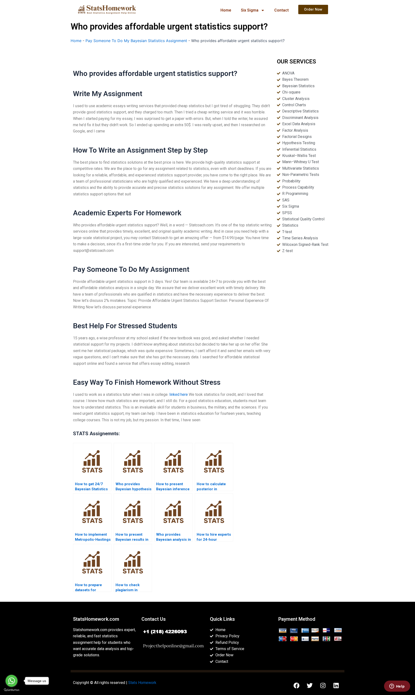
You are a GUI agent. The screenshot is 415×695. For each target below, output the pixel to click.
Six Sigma (249, 10)
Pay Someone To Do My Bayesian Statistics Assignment (136, 40)
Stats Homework (142, 682)
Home (225, 10)
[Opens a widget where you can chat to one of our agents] (397, 687)
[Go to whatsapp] (12, 681)
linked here (178, 394)
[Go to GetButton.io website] (11, 690)
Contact (281, 10)
